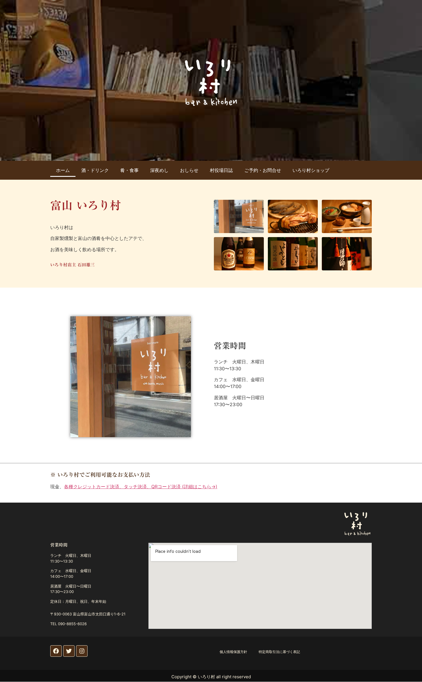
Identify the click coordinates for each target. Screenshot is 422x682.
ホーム (63, 170)
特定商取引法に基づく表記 (279, 652)
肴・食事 (129, 170)
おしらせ (189, 170)
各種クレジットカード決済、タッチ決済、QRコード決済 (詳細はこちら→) (140, 486)
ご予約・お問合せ (262, 170)
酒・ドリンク (95, 170)
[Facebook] (56, 651)
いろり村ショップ (311, 170)
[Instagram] (82, 651)
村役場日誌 (221, 170)
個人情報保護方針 (233, 652)
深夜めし (159, 170)
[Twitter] (69, 651)
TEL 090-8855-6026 (68, 623)
